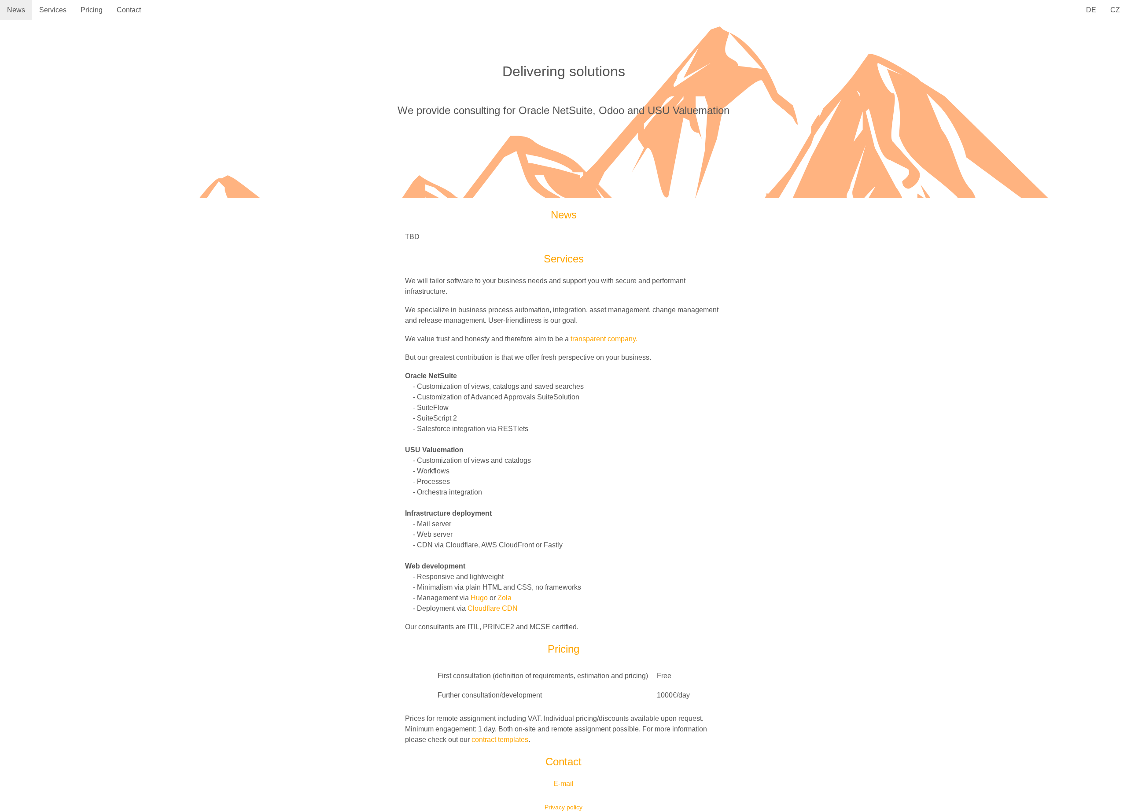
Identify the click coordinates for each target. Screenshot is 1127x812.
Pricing (92, 10)
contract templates (499, 739)
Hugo (479, 598)
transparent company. (604, 339)
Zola (504, 598)
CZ (1115, 10)
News (16, 10)
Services (52, 10)
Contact (129, 10)
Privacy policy (563, 807)
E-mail (563, 783)
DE (1091, 10)
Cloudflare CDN (493, 608)
